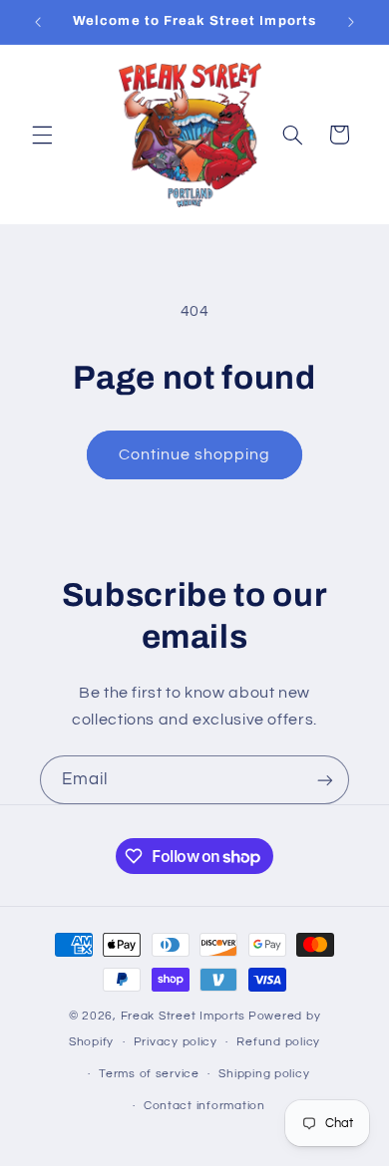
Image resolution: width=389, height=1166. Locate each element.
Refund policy (278, 1041)
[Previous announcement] (38, 22)
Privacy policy (175, 1041)
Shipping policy (263, 1073)
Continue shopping (195, 454)
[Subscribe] (325, 779)
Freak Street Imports (183, 1016)
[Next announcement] (351, 22)
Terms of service (149, 1073)
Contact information (204, 1105)
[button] (42, 134)
